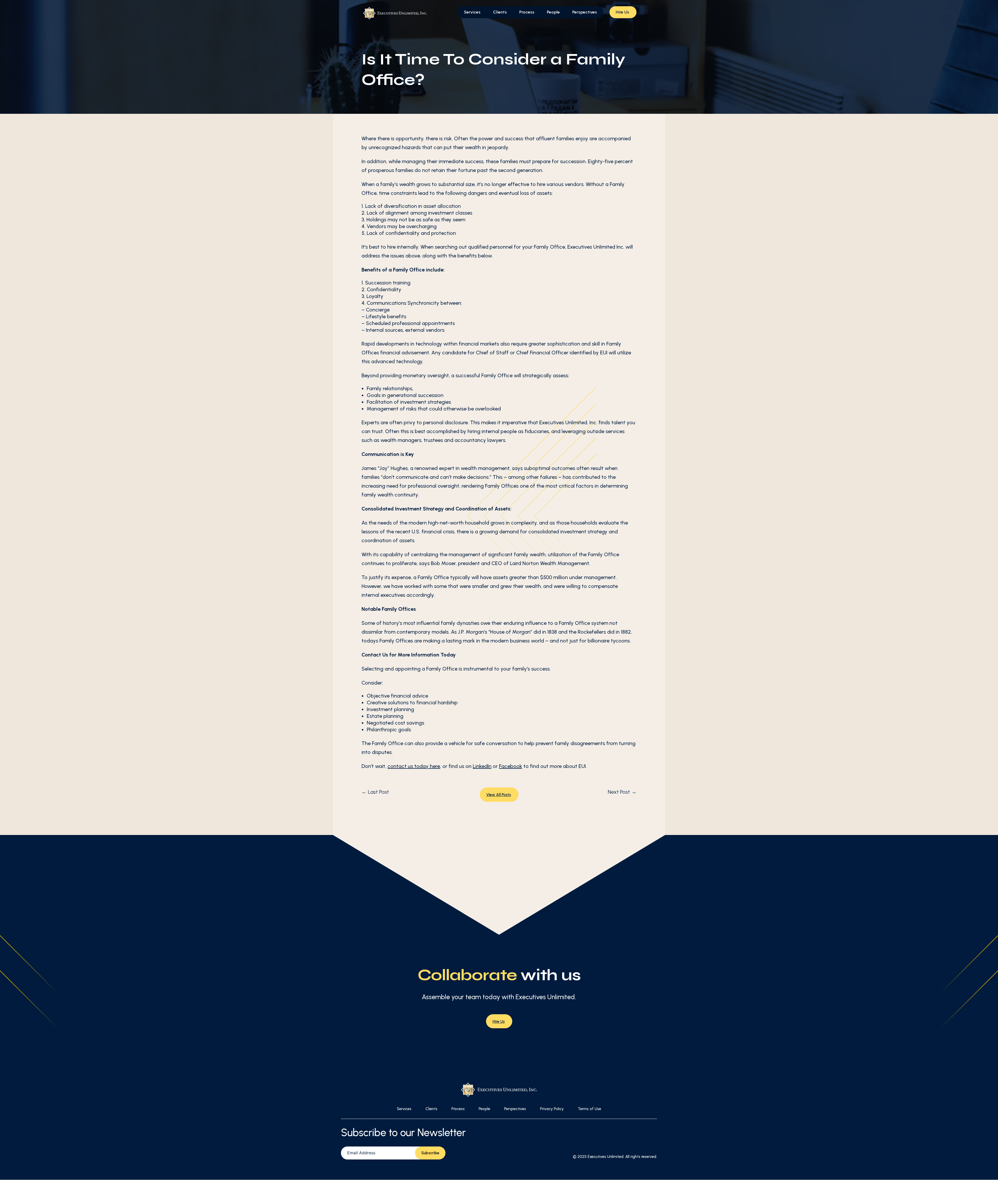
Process (526, 12)
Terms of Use (589, 1108)
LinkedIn (482, 766)
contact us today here (414, 766)
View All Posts (498, 794)
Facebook (510, 766)
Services (472, 12)
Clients (500, 12)
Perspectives (584, 12)
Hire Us (622, 12)
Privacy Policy (552, 1108)
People (553, 12)
